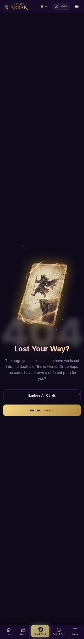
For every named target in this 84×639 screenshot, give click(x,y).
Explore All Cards (42, 395)
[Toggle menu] (77, 6)
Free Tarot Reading (42, 410)
